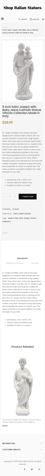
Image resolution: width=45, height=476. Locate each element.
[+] (15, 197)
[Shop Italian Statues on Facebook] (24, 469)
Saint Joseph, (24, 218)
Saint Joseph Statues (22, 213)
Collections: (7, 213)
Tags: (4, 218)
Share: (5, 233)
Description (22, 258)
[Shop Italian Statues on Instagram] (39, 469)
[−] (5, 197)
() (35, 19)
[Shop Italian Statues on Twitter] (32, 469)
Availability (6, 209)
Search (24, 19)
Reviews (35, 263)
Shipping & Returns (15, 263)
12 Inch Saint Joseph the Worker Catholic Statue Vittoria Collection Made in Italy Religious (21, 421)
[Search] (43, 19)
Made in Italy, (13, 218)
